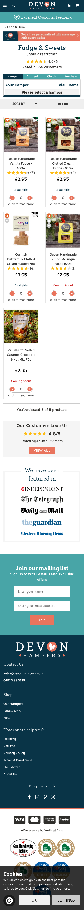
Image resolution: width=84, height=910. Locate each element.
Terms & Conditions (18, 760)
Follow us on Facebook (30, 797)
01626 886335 (14, 680)
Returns (9, 746)
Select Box (42, 92)
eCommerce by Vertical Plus (42, 830)
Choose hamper (32, 76)
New (7, 718)
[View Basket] (77, 5)
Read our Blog (37, 797)
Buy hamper (70, 76)
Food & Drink (13, 711)
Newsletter (12, 767)
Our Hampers (14, 704)
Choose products (13, 76)
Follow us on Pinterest (45, 797)
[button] (5, 36)
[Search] (13, 5)
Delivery (10, 739)
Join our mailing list (42, 573)
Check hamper (51, 76)
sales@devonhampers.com (23, 673)
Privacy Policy (14, 753)
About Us (10, 774)
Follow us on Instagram (53, 797)
